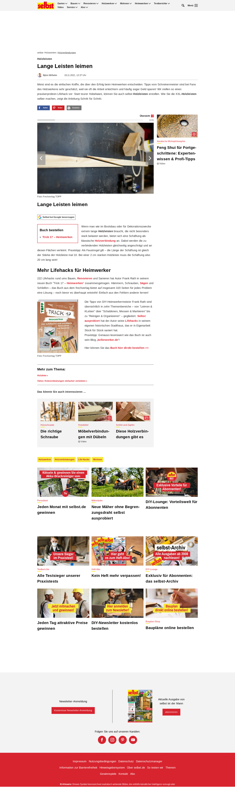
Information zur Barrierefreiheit (78, 767)
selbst (40, 53)
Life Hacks (83, 459)
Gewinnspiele (108, 773)
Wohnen (124, 3)
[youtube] (133, 740)
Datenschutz (126, 761)
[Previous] (41, 158)
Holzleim (41, 375)
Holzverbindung (105, 240)
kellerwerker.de (108, 339)
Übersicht (145, 116)
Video (61, 7)
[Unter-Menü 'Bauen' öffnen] (79, 3)
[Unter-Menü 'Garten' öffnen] (66, 3)
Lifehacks (131, 320)
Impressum (80, 761)
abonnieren (171, 712)
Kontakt (123, 773)
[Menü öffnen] (196, 5)
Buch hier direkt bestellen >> (129, 347)
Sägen (144, 283)
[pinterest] (123, 740)
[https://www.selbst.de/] (45, 5)
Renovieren (90, 3)
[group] (95, 163)
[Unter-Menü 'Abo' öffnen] (87, 7)
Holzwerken (108, 3)
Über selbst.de (136, 767)
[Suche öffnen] (183, 5)
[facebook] (102, 740)
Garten (61, 3)
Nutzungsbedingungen (102, 761)
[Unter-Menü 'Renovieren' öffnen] (97, 3)
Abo (83, 7)
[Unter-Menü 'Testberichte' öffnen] (169, 3)
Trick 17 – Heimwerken (57, 237)
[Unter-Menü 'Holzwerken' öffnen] (116, 3)
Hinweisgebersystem (112, 767)
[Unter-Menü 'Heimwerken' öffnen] (150, 3)
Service (71, 7)
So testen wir (155, 767)
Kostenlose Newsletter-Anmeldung (73, 710)
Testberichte (160, 3)
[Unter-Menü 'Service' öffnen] (76, 7)
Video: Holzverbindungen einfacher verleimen (61, 381)
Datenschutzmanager (149, 761)
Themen (171, 767)
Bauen (74, 3)
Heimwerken (141, 3)
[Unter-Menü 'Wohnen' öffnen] (130, 3)
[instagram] (112, 740)
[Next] (150, 158)
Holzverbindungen (67, 53)
